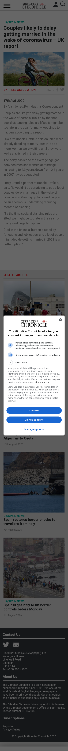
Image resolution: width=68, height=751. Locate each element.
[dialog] (34, 375)
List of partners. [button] (41, 382)
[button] (34, 362)
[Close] (60, 319)
